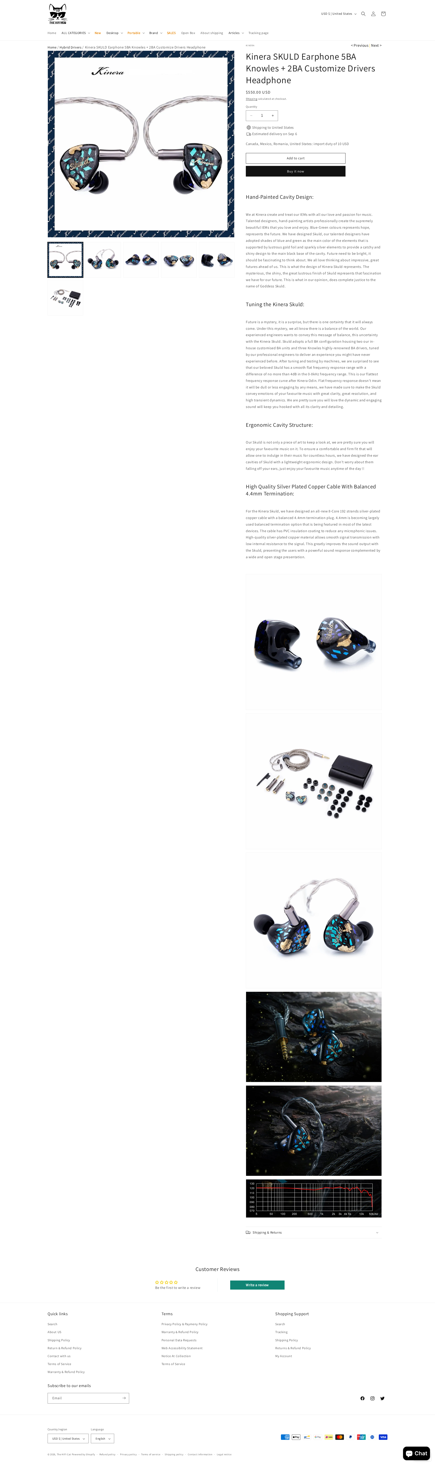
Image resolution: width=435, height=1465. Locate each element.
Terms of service (150, 1454)
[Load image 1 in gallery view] (65, 260)
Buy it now (295, 171)
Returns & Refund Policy (293, 1348)
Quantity (251, 107)
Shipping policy (174, 1454)
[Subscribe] (124, 1398)
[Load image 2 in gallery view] (103, 260)
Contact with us (59, 1356)
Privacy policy (128, 1454)
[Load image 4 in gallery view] (179, 260)
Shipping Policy (59, 1340)
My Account (283, 1356)
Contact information (200, 1454)
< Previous (360, 45)
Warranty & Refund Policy (66, 1372)
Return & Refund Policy (64, 1348)
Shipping (251, 98)
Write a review (257, 1285)
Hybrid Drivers (70, 47)
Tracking (281, 1332)
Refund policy (107, 1454)
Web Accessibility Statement (182, 1348)
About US (54, 1332)
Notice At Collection (176, 1356)
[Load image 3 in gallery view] (141, 260)
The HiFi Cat (64, 1454)
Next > (376, 45)
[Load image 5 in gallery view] (216, 260)
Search (53, 1324)
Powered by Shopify (83, 1454)
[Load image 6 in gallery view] (65, 297)
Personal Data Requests (179, 1340)
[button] (75, 33)
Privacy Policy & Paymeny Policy (185, 1324)
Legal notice (224, 1454)
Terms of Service (59, 1364)
